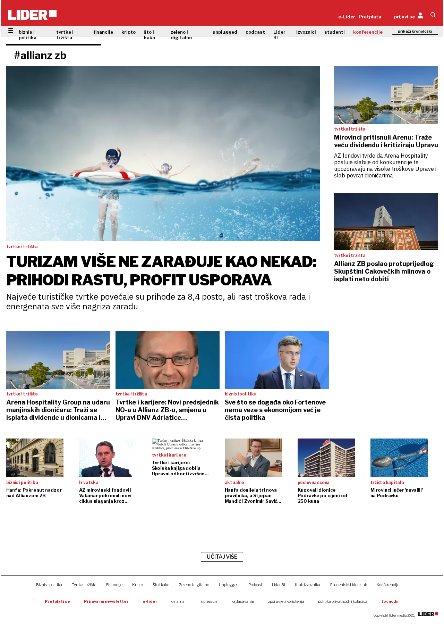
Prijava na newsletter (106, 601)
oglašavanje (243, 601)
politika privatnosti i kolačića (342, 601)
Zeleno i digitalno (194, 584)
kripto (128, 32)
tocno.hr (390, 601)
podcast (255, 32)
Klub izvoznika (307, 584)
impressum (208, 601)
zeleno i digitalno (181, 34)
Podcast (255, 584)
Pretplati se (57, 601)
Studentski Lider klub (348, 584)
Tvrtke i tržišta (84, 584)
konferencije (368, 32)
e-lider (150, 601)
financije (103, 32)
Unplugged (229, 584)
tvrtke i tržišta (65, 34)
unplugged (225, 32)
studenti (334, 32)
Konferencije (388, 584)
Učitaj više (222, 556)
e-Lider (346, 16)
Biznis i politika (49, 584)
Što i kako (161, 584)
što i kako (149, 34)
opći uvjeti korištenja (286, 601)
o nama (178, 601)
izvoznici (306, 32)
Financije (114, 584)
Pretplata (370, 16)
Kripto (137, 584)
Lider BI (279, 34)
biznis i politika (27, 34)
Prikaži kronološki (415, 31)
